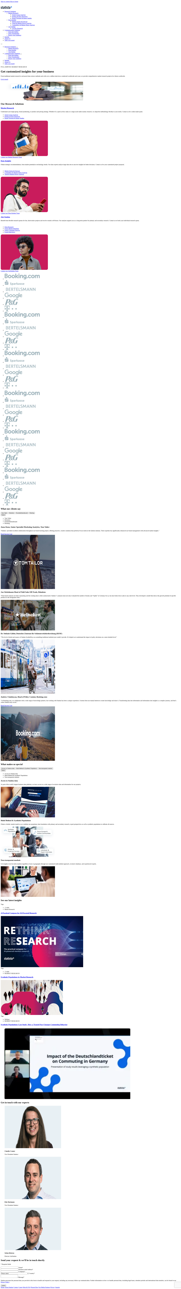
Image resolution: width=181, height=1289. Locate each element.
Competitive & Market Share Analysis (23, 25)
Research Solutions (10, 11)
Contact (15, 1287)
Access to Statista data (8, 768)
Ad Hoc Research (17, 28)
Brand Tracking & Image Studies (22, 18)
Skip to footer (14, 1)
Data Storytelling (13, 32)
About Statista (9, 1287)
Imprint (57, 1287)
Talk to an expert (10, 40)
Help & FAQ (27, 1287)
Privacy (52, 1287)
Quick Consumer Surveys (12, 230)
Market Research (13, 13)
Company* (22, 1271)
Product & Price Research (19, 16)
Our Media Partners (44, 1287)
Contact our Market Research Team (11, 157)
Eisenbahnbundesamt (22, 513)
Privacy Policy (5, 1282)
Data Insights (12, 20)
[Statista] (9, 5)
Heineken (11, 513)
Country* (32, 1273)
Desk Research (9, 227)
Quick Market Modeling (12, 228)
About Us (7, 38)
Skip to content (5, 1)
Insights (7, 37)
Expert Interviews (10, 232)
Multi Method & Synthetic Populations (26, 768)
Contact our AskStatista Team (9, 271)
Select (3, 515)
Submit (3, 1285)
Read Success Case (6, 534)
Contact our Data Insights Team (10, 213)
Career (20, 1287)
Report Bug (34, 1287)
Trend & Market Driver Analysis (21, 23)
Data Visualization (13, 33)
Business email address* (26, 1269)
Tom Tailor (4, 513)
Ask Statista (11, 27)
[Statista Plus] (6, 8)
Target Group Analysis (19, 15)
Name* (21, 1267)
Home (2, 1287)
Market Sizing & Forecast (19, 21)
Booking (32, 513)
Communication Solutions (12, 30)
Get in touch (4, 79)
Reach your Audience (14, 35)
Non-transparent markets (45, 768)
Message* (21, 1277)
